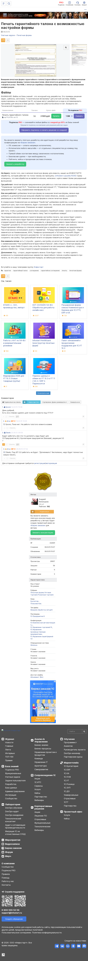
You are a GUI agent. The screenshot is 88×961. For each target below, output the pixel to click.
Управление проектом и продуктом (45, 753)
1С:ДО (67, 791)
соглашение (34, 270)
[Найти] (84, 731)
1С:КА (66, 773)
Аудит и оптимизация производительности (15, 826)
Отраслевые (40, 819)
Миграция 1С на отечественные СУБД (15, 832)
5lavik (8, 433)
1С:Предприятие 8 (37, 616)
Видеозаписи (12, 844)
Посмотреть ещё (43, 393)
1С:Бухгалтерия (71, 766)
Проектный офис (73, 811)
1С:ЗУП (67, 788)
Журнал (9, 739)
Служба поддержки (14, 892)
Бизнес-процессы (42, 748)
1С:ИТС (37, 782)
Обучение (69, 739)
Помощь (6, 878)
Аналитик (68, 746)
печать (64, 270)
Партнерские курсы (73, 757)
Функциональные (13, 773)
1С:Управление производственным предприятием (38, 632)
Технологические (42, 826)
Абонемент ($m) (36, 677)
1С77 (66, 802)
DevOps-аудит (12, 811)
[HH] (68, 946)
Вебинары (39, 800)
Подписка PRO (12, 770)
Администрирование (15, 791)
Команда (38, 758)
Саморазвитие (41, 769)
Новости (9, 742)
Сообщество (11, 798)
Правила (6, 874)
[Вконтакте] (62, 946)
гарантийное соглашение (50, 270)
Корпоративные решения (43, 807)
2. (4, 421)
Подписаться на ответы (12, 402)
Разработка (10, 784)
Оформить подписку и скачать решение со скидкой (44, 130)
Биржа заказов (13, 848)
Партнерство (40, 797)
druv (9, 421)
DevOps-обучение (13, 808)
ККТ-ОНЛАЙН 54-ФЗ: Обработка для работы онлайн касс (43, 307)
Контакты (6, 885)
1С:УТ (66, 780)
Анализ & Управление (41, 740)
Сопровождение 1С (45, 775)
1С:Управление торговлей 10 (41, 627)
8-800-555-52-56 (10, 910)
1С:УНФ (67, 777)
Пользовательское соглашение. (16, 932)
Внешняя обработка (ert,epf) (41, 610)
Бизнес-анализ (41, 745)
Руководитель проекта (74, 750)
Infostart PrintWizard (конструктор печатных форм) (43, 343)
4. (4, 449)
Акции (37, 778)
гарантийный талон (20, 270)
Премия (8, 760)
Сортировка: (54, 402)
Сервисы (38, 786)
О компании (8, 863)
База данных (11, 788)
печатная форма (75, 270)
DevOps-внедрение (14, 815)
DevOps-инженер (72, 753)
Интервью (10, 753)
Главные (9, 746)
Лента (8, 750)
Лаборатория (12, 804)
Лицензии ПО (40, 816)
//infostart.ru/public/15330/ (66, 176)
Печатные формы (37, 593)
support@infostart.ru (12, 913)
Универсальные (71, 795)
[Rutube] (84, 946)
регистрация (39, 463)
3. (3, 433)
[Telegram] (57, 946)
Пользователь (35, 604)
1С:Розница (69, 784)
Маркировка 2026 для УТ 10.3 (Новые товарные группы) (13, 378)
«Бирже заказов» (27, 142)
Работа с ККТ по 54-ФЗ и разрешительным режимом (14, 343)
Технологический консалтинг (13, 820)
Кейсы (37, 793)
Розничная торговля (45, 595)
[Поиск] (9, 3)
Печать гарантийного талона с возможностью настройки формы (42, 26)
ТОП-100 (9, 757)
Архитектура (40, 766)
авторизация (51, 463)
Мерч (8, 856)
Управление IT (41, 762)
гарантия (7, 270)
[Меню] (3, 3)
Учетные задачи (12, 777)
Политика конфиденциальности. (47, 932)
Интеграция (10, 795)
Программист (70, 742)
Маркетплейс (71, 762)
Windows (33, 645)
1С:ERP (67, 770)
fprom (8, 407)
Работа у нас (8, 881)
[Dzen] (73, 946)
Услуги (37, 789)
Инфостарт (38, 267)
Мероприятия (12, 840)
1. (2, 407)
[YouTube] (79, 946)
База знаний (11, 766)
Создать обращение (14, 919)
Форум (9, 852)
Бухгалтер (34, 601)
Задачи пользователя (15, 780)
